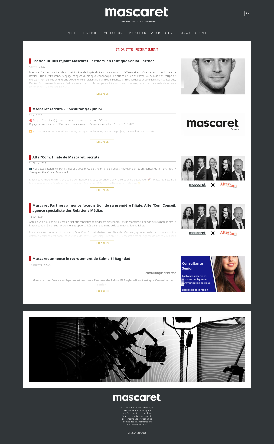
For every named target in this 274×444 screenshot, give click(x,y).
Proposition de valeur (144, 33)
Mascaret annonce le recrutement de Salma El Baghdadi (81, 258)
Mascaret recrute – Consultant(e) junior (67, 109)
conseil (72, 120)
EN (248, 13)
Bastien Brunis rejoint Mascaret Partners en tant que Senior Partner (93, 61)
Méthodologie (114, 33)
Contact (200, 33)
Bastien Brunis (37, 76)
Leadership (90, 33)
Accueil (73, 33)
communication (88, 120)
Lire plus (102, 94)
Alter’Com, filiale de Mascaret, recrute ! (66, 157)
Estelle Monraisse (131, 222)
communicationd (81, 124)
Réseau (185, 33)
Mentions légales (137, 432)
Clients (170, 33)
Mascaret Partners (39, 179)
